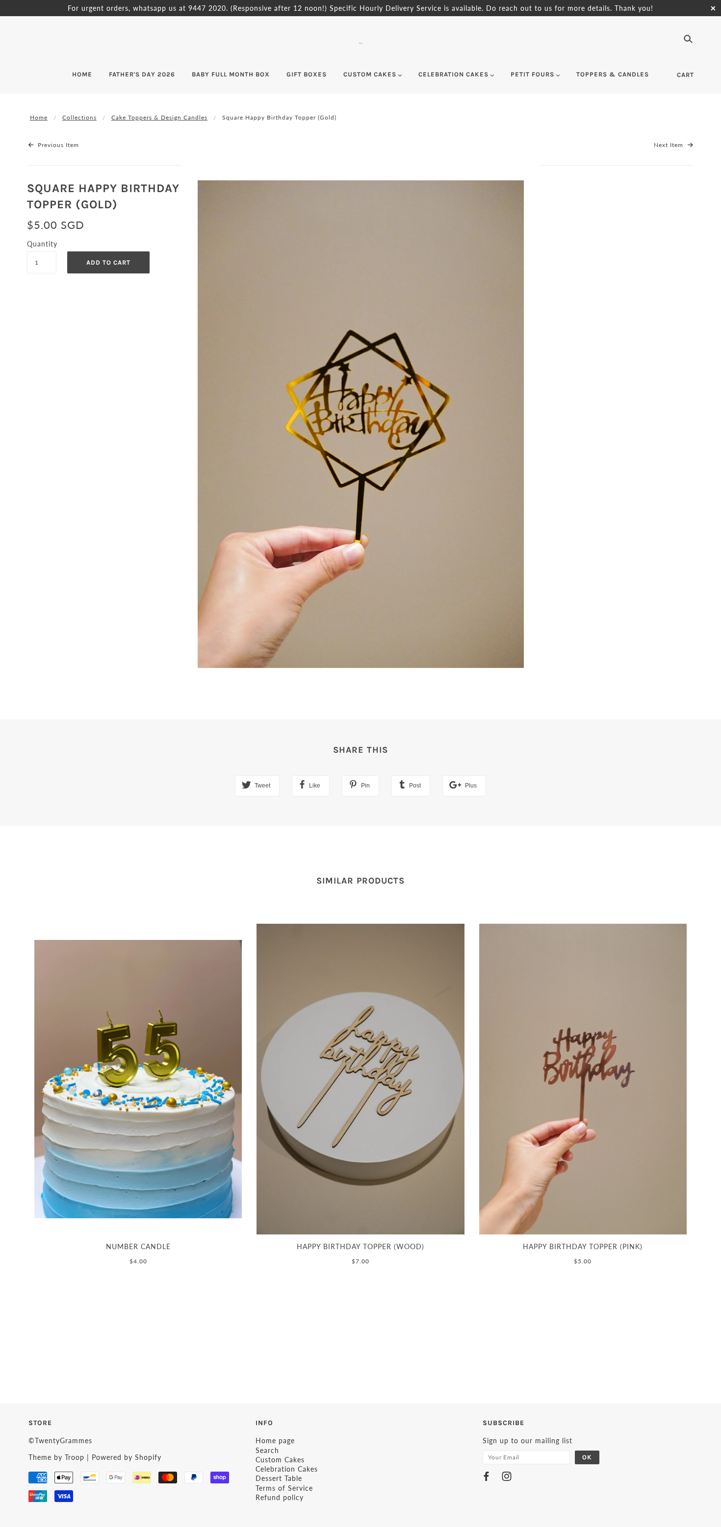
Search (267, 1450)
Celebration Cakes (287, 1469)
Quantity (41, 244)
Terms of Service (284, 1488)
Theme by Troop (56, 1457)
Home (39, 117)
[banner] (361, 42)
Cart (685, 74)
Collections (79, 117)
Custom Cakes (280, 1459)
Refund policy (280, 1497)
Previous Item (57, 144)
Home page (275, 1440)
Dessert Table (279, 1478)
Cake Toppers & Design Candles (159, 117)
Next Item (669, 144)
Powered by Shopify (126, 1457)
